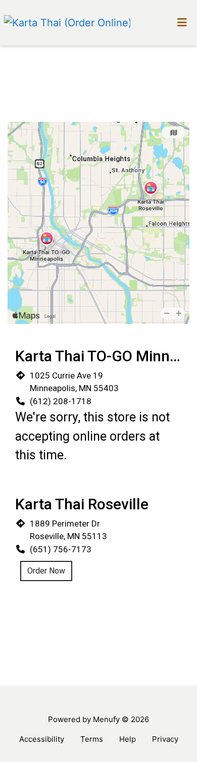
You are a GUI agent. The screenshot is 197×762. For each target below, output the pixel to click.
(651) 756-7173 (60, 549)
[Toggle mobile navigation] (182, 22)
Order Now (46, 571)
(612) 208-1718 (60, 401)
